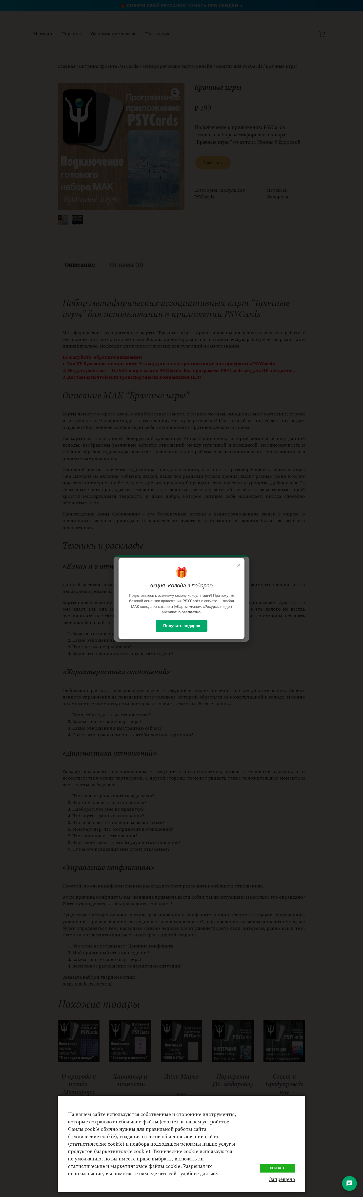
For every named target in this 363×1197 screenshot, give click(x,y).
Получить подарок (181, 626)
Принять (277, 1168)
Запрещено (282, 1179)
